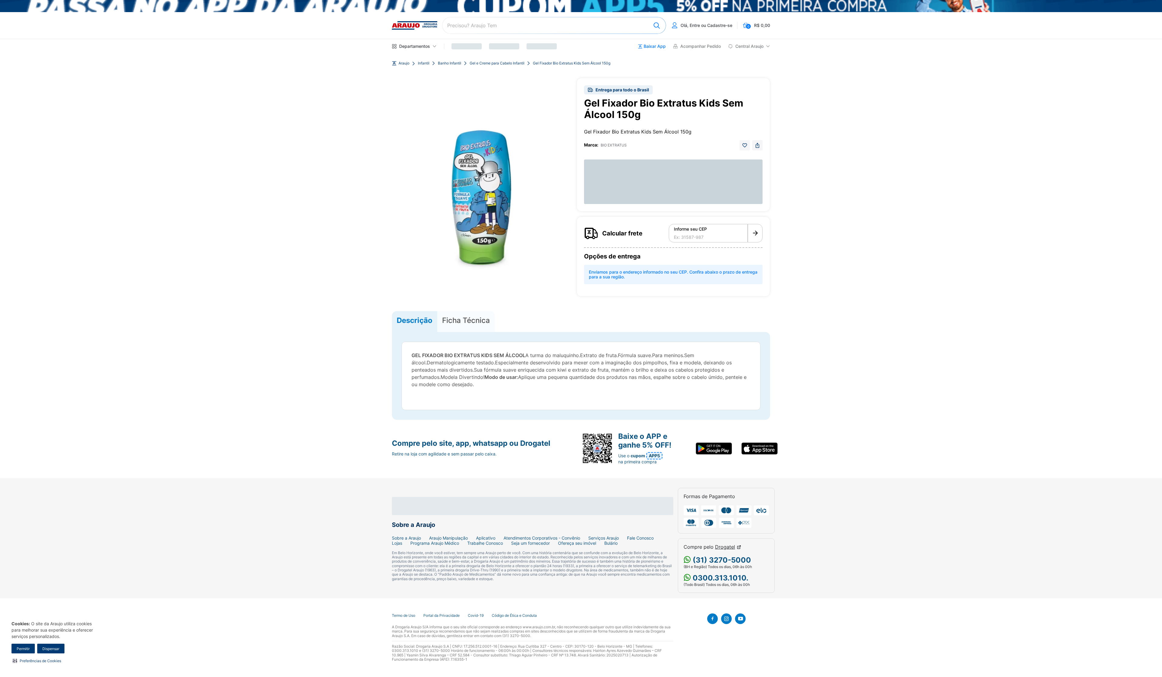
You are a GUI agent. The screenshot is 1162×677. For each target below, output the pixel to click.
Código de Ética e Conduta (514, 615)
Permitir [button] (23, 648)
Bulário (611, 543)
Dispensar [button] (50, 648)
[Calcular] (755, 233)
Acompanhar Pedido (700, 46)
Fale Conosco (640, 538)
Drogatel (725, 547)
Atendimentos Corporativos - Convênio (542, 538)
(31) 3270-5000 (721, 560)
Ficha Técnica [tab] (466, 320)
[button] (36, 660)
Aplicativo (485, 538)
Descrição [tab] (414, 320)
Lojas (397, 543)
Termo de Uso (403, 615)
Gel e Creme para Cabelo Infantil (497, 63)
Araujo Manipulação (448, 538)
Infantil (423, 63)
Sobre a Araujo (406, 538)
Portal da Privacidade (441, 615)
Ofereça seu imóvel (577, 543)
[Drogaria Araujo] (414, 25)
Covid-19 (476, 615)
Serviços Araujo (603, 538)
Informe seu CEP (690, 229)
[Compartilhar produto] (757, 145)
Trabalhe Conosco (485, 543)
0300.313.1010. (719, 577)
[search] (554, 25)
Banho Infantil (449, 63)
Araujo (404, 63)
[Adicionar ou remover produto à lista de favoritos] (745, 145)
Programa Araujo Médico (434, 543)
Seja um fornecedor (530, 543)
